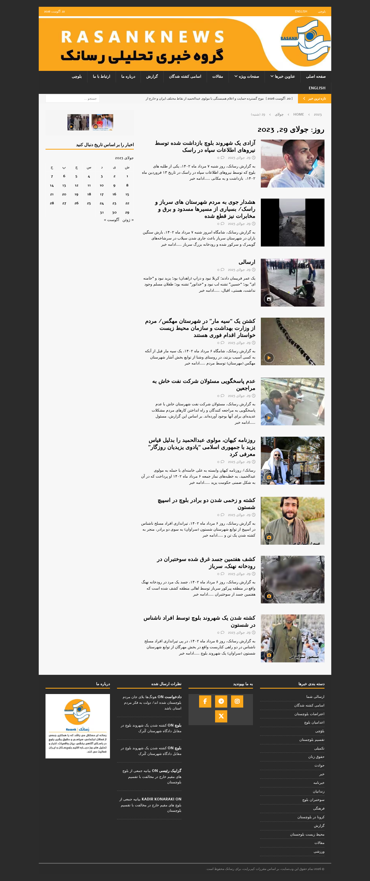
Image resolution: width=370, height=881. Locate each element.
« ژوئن (128, 219)
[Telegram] (221, 701)
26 (76, 203)
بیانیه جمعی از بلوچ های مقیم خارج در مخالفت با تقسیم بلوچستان (151, 776)
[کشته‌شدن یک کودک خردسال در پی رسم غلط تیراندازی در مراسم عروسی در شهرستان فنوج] (102, 122)
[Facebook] (205, 701)
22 (127, 203)
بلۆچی (319, 731)
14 (52, 185)
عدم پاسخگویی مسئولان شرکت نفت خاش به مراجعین (203, 384)
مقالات (217, 76)
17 (101, 194)
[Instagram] (237, 701)
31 (102, 212)
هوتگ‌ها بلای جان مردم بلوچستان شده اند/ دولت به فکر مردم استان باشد (152, 703)
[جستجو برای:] (73, 98)
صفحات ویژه (249, 76)
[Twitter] (221, 716)
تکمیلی (319, 748)
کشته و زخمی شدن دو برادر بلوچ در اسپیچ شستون (206, 504)
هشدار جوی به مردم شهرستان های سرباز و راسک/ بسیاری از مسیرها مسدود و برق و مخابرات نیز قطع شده (205, 209)
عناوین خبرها (285, 76)
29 (127, 212)
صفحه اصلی (316, 76)
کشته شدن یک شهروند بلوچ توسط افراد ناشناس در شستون (199, 621)
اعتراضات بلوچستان (309, 714)
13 (64, 185)
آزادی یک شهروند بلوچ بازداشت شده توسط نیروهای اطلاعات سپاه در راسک (205, 146)
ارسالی (247, 262)
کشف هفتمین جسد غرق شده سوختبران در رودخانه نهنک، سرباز (206, 562)
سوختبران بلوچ (313, 799)
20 (64, 194)
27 (64, 203)
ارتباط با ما (101, 76)
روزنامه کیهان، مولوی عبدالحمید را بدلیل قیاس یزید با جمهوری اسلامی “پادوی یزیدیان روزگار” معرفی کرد (201, 447)
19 (76, 194)
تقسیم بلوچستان (311, 739)
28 (52, 203)
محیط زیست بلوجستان (307, 834)
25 (89, 203)
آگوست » (111, 219)
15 (127, 194)
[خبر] (292, 164)
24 (102, 203)
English (301, 11)
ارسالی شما (315, 696)
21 (52, 194)
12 (76, 185)
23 (114, 203)
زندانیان (318, 791)
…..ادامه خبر (200, 178)
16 (114, 194)
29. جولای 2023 (239, 157)
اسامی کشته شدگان (185, 76)
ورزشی (319, 851)
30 (114, 212)
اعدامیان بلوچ (314, 722)
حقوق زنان (316, 756)
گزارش (152, 76)
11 (89, 185)
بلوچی (322, 11)
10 (102, 185)
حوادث (319, 765)
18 (89, 194)
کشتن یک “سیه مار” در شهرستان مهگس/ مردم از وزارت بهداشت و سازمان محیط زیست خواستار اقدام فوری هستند (200, 328)
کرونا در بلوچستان (310, 817)
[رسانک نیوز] (185, 67)
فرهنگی (318, 808)
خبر (321, 774)
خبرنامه (318, 782)
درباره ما (128, 76)
